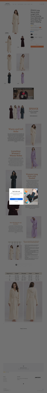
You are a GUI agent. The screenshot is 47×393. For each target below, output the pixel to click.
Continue (16, 199)
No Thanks (16, 201)
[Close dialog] (37, 189)
